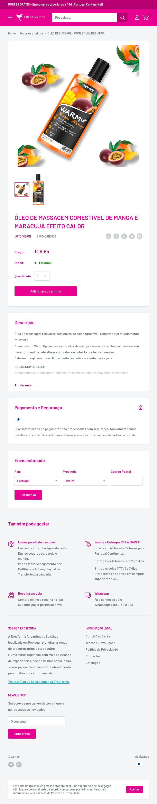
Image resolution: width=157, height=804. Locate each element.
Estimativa (28, 495)
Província (69, 471)
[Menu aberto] (10, 17)
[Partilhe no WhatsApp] (108, 236)
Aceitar (134, 789)
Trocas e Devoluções (100, 643)
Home (12, 33)
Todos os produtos (32, 33)
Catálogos (93, 663)
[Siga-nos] (11, 764)
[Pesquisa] (122, 17)
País (18, 471)
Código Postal (121, 471)
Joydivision (23, 236)
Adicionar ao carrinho (45, 291)
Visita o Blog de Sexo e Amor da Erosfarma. (39, 681)
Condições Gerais (98, 636)
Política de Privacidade (102, 649)
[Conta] (137, 17)
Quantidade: (23, 276)
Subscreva (22, 733)
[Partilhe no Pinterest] (124, 236)
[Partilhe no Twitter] (132, 236)
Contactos (93, 656)
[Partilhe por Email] (139, 236)
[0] (145, 17)
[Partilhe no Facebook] (116, 236)
